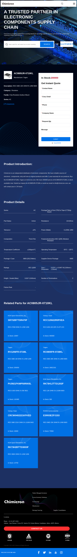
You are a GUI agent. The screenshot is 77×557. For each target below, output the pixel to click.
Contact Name (47, 88)
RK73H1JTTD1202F (53, 383)
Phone (44, 105)
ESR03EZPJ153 (51, 415)
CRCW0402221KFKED (19, 415)
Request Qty (46, 121)
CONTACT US (36, 529)
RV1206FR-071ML (17, 352)
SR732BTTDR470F (17, 320)
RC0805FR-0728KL (53, 352)
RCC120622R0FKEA (53, 320)
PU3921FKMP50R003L (19, 383)
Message (44, 129)
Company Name (48, 113)
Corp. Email (46, 96)
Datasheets (10, 104)
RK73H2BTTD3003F (18, 447)
